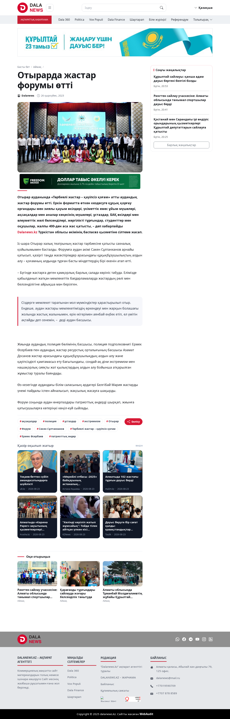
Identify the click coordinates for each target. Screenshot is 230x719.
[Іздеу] (161, 7)
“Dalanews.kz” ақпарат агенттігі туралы (121, 669)
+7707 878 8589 (166, 693)
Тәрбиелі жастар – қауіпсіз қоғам (94, 428)
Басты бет (23, 67)
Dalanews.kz (27, 232)
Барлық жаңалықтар (181, 145)
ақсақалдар (29, 421)
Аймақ (37, 67)
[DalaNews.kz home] (30, 8)
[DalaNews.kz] (29, 639)
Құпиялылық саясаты (115, 690)
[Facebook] (184, 639)
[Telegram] (191, 639)
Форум (26, 428)
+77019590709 (166, 685)
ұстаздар (70, 421)
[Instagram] (204, 639)
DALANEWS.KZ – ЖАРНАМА (118, 677)
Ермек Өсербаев (32, 436)
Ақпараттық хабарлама (34, 19)
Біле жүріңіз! (157, 20)
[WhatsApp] (177, 639)
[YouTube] (197, 639)
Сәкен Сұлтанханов (51, 428)
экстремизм (92, 421)
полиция (50, 421)
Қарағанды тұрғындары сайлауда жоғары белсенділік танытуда (77, 593)
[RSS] (211, 639)
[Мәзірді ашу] (50, 7)
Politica (79, 20)
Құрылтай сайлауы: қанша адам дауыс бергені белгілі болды (179, 79)
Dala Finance (116, 20)
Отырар (114, 421)
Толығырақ (201, 20)
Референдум (179, 20)
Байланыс (107, 684)
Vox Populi (96, 20)
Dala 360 (64, 20)
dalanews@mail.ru (168, 678)
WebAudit (146, 714)
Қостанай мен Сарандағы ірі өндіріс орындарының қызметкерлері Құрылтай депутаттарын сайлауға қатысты (181, 125)
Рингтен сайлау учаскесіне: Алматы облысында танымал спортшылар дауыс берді (37, 593)
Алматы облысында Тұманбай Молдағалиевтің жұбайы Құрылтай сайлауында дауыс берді (122, 593)
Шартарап (137, 20)
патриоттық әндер (63, 436)
